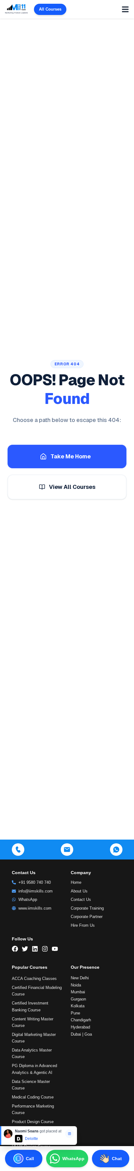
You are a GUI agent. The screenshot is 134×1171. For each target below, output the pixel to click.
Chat (117, 1158)
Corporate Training (87, 908)
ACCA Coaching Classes (34, 978)
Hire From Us (83, 925)
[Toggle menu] (125, 9)
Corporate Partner (87, 916)
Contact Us (81, 899)
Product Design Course (33, 1121)
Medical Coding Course (33, 1097)
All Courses (50, 9)
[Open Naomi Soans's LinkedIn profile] (69, 1134)
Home (76, 882)
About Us (79, 891)
